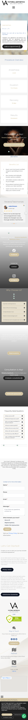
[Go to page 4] (16, 223)
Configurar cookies (7, 717)
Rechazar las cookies (19, 714)
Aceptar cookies (7, 714)
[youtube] (16, 639)
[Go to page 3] (15, 223)
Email (5, 499)
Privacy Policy (13, 533)
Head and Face (6, 25)
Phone (5, 492)
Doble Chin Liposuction (12, 525)
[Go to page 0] (11, 223)
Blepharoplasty (9, 523)
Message (6, 506)
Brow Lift (7, 520)
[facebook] (12, 639)
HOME (14, 614)
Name (5, 485)
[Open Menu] (13, 7)
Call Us (14, 671)
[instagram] (14, 639)
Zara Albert (12, 206)
